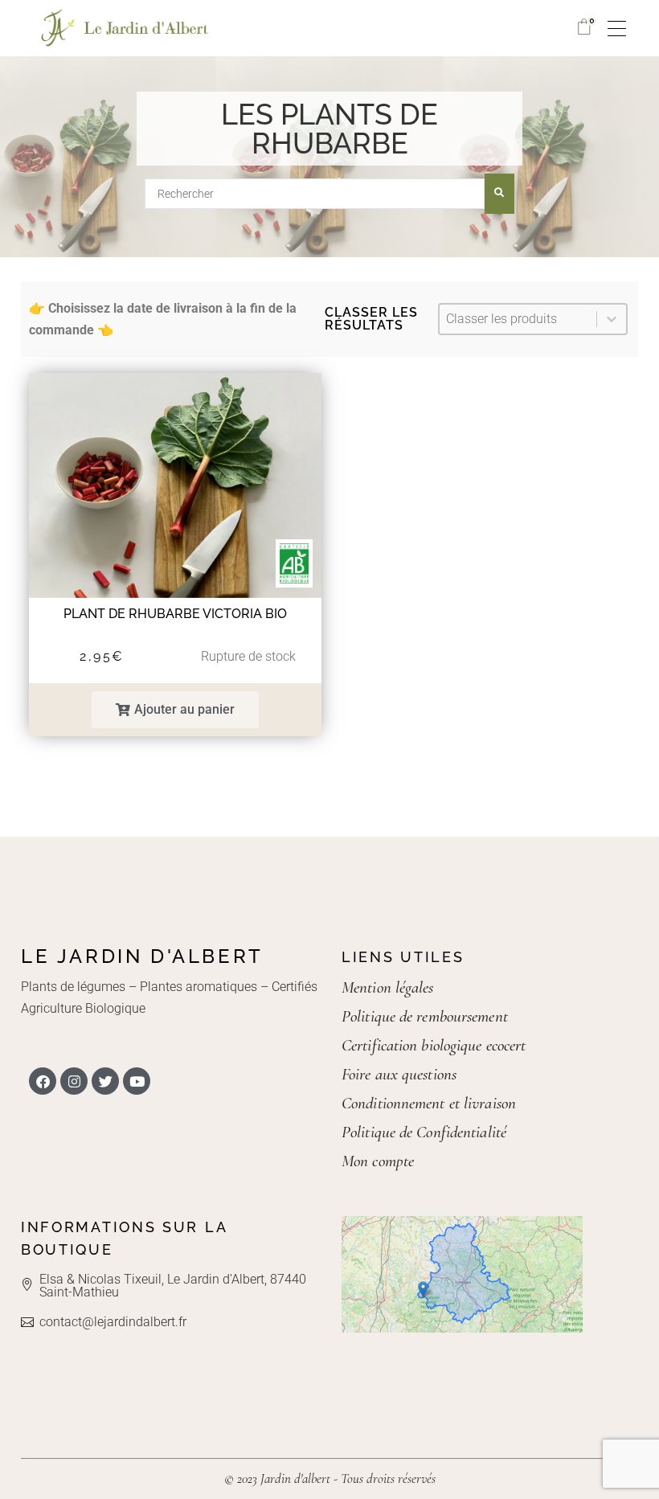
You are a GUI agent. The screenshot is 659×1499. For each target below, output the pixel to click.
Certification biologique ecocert (434, 1045)
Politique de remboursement (425, 1016)
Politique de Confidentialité (424, 1132)
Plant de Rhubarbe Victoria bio (175, 613)
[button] (175, 709)
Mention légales (388, 987)
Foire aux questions (399, 1074)
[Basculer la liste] (611, 319)
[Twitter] (105, 1081)
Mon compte (378, 1161)
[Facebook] (42, 1081)
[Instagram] (74, 1081)
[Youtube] (136, 1081)
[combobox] (518, 319)
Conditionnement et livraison (429, 1103)
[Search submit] (499, 194)
